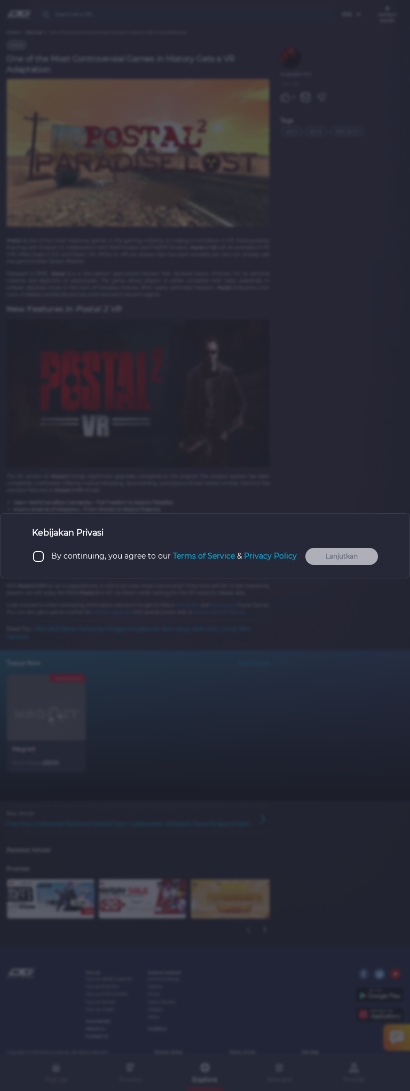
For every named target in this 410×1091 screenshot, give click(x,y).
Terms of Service (204, 556)
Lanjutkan (342, 556)
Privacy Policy (270, 556)
